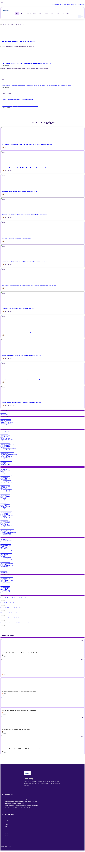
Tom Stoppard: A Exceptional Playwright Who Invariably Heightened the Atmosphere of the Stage (15, 622)
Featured (46, 13)
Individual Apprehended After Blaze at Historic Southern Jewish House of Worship (26, 63)
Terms (43, 848)
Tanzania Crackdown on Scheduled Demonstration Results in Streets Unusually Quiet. (21, 805)
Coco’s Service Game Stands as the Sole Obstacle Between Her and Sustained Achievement (24, 167)
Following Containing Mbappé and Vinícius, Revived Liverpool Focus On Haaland (12, 612)
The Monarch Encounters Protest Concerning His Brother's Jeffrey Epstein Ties (21, 355)
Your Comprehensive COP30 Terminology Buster (14, 803)
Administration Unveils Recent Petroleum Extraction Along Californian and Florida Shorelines (25, 332)
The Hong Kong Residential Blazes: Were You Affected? (18, 41)
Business (29, 13)
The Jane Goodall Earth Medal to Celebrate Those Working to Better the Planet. (12, 607)
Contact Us (68, 13)
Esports (34, 13)
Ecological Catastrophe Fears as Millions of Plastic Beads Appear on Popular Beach (21, 801)
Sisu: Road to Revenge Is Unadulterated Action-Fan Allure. (16, 238)
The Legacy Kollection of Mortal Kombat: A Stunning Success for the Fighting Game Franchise (25, 379)
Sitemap (47, 848)
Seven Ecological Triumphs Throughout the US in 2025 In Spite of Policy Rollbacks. (20, 106)
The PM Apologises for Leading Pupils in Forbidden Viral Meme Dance (17, 99)
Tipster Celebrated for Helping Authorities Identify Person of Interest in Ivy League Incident (24, 214)
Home (17, 13)
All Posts (23, 13)
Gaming (52, 13)
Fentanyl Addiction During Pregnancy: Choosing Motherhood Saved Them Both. (21, 402)
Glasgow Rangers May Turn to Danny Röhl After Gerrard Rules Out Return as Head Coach (24, 261)
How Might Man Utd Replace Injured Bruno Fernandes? (56, 4)
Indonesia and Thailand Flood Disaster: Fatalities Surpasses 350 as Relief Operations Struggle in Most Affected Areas (36, 85)
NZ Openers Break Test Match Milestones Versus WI (8, 602)
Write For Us (38, 848)
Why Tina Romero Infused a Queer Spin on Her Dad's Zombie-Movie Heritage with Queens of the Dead (27, 144)
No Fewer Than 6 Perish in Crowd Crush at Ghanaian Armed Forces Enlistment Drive (13, 597)
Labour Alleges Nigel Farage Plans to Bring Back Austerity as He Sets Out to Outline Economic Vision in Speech (29, 285)
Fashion (40, 13)
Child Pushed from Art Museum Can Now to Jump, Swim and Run (18, 308)
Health (58, 13)
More (63, 13)
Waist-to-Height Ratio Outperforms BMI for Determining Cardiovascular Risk (20, 799)
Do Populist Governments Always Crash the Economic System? (17, 809)
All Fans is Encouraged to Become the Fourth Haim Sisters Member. (10, 617)
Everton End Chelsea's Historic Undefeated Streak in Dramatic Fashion (19, 191)
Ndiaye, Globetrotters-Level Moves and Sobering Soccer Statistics (17, 807)
